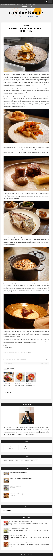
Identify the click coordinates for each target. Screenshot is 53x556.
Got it (30, 6)
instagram (11, 448)
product (17, 460)
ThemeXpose (30, 554)
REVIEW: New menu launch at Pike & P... (30, 384)
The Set (5, 345)
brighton (26, 25)
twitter (25, 448)
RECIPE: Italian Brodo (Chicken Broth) (18, 472)
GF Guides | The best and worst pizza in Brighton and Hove (21, 542)
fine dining (14, 359)
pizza (22, 460)
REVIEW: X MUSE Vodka (15, 486)
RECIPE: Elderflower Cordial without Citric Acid (18, 528)
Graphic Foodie (22, 34)
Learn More (24, 6)
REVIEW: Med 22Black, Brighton (17, 494)
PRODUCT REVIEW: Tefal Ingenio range (17, 535)
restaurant (19, 359)
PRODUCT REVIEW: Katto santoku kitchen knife (21, 478)
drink (36, 460)
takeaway (27, 460)
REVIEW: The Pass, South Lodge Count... (19, 384)
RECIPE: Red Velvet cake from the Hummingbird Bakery (20, 521)
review (24, 359)
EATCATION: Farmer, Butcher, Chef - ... (8, 384)
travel (32, 460)
